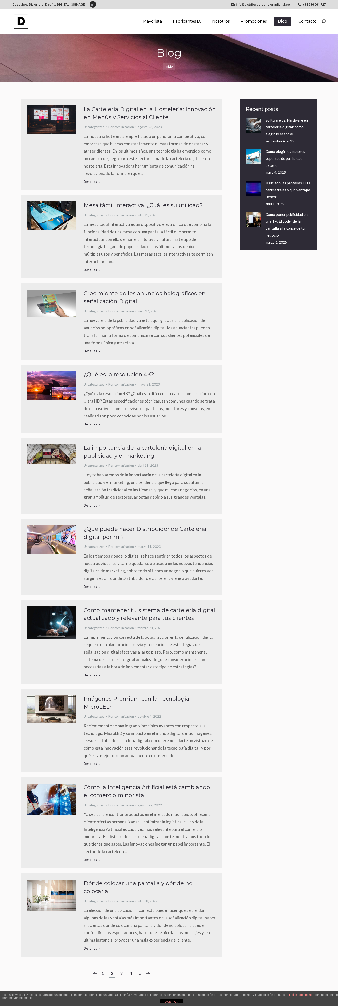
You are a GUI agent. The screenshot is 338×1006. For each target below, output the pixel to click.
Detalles (90, 182)
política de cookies (301, 995)
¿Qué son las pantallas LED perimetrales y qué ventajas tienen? (288, 190)
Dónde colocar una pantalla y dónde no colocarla (138, 887)
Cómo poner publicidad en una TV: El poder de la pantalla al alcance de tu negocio (287, 224)
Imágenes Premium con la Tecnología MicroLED (136, 702)
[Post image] (253, 125)
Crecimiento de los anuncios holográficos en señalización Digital (145, 297)
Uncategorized (94, 127)
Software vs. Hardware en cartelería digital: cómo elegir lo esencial (287, 127)
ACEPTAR (171, 1001)
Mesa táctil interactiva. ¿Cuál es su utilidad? (143, 205)
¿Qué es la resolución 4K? (119, 374)
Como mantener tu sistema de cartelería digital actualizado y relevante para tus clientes (149, 614)
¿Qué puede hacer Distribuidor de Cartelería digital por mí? (145, 533)
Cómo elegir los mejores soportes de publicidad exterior (285, 158)
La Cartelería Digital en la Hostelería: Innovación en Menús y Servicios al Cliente (150, 113)
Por (121, 127)
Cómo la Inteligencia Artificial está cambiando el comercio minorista (147, 791)
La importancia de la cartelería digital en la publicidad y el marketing (142, 451)
